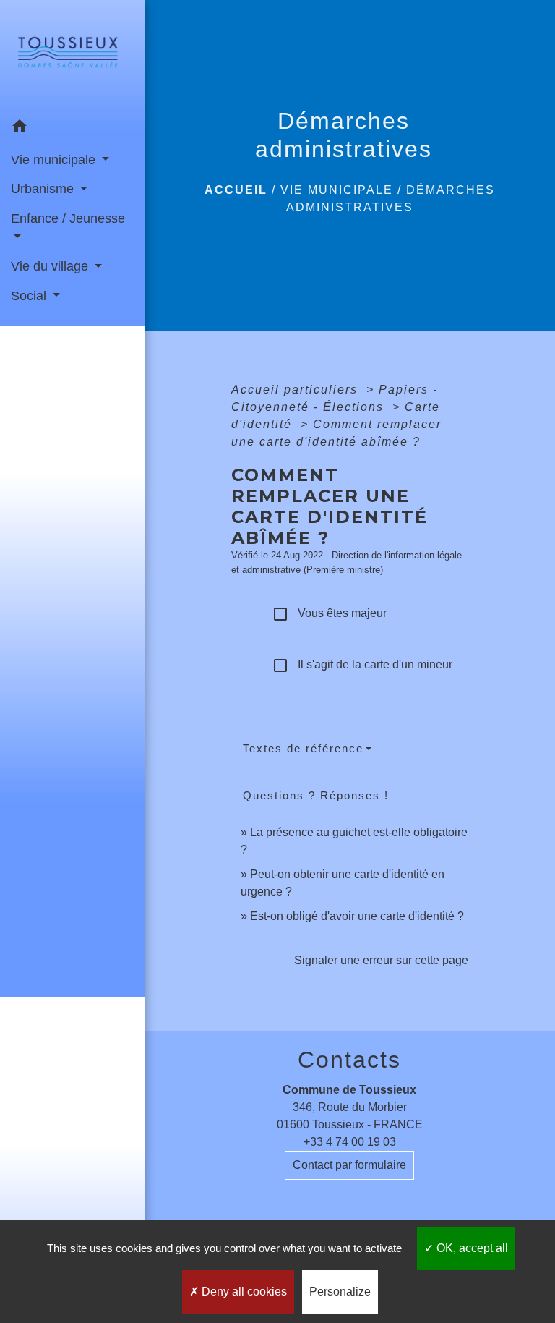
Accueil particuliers (296, 389)
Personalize (340, 1291)
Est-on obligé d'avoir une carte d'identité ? (357, 916)
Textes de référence (303, 748)
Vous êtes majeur (329, 614)
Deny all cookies (243, 1291)
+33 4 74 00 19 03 (350, 1142)
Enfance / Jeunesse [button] (68, 218)
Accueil (236, 190)
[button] (72, 128)
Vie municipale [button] (55, 160)
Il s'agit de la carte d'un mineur (362, 665)
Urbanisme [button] (44, 189)
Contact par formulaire (349, 1165)
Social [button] (30, 296)
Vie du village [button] (51, 266)
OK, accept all (471, 1248)
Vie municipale (336, 190)
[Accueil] (72, 56)
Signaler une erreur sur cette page (381, 960)
